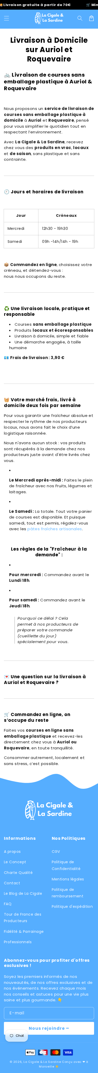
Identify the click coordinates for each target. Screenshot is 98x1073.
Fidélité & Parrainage (24, 931)
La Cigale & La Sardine (42, 1062)
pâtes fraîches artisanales (54, 529)
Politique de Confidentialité (66, 865)
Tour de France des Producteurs (22, 917)
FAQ (7, 903)
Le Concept (15, 862)
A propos (12, 851)
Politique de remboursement (68, 893)
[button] (6, 18)
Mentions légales (68, 879)
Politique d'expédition (72, 906)
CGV (56, 851)
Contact (12, 883)
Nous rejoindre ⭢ (49, 1028)
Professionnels (18, 942)
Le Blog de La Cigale (23, 893)
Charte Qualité (18, 872)
